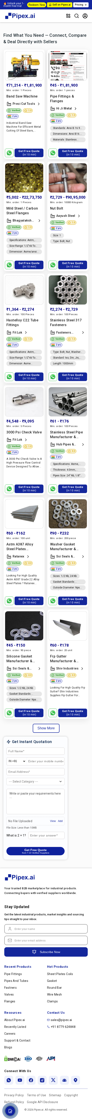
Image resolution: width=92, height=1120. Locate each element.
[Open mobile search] (76, 15)
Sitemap (55, 1095)
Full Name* (16, 751)
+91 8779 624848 (63, 1026)
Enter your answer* (43, 835)
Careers (10, 1033)
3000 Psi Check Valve (24, 432)
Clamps (52, 1001)
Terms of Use (36, 1095)
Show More (46, 728)
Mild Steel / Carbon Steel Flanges (22, 210)
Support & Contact (17, 1040)
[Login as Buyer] (85, 16)
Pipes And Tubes (16, 981)
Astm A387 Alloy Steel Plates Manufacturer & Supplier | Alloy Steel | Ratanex (23, 546)
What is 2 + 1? (16, 835)
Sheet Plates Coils (60, 974)
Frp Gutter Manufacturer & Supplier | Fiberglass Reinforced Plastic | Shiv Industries (67, 658)
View (53, 821)
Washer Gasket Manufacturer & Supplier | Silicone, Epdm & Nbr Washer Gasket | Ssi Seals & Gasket (66, 546)
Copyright (71, 1095)
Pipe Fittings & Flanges (62, 98)
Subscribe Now (50, 952)
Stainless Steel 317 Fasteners (66, 322)
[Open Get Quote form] (10, 1111)
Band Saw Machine (21, 96)
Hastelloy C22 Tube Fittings (22, 322)
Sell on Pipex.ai (61, 4)
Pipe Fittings (13, 974)
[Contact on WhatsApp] (9, 153)
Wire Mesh (54, 994)
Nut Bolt (56, 208)
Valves (9, 994)
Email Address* (19, 772)
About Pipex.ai (14, 1020)
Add (60, 821)
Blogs (8, 1047)
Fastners (10, 987)
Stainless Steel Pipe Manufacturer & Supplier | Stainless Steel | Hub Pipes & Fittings (66, 434)
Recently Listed (15, 1026)
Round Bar (54, 987)
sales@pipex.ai (61, 1020)
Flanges (9, 1001)
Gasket (52, 981)
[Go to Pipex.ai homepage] (20, 20)
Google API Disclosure (42, 1102)
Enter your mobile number (41, 763)
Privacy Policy (14, 1095)
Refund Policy (14, 1102)
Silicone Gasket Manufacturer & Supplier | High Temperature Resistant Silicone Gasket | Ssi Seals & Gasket (22, 658)
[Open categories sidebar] (68, 15)
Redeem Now (36, 4)
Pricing (79, 4)
